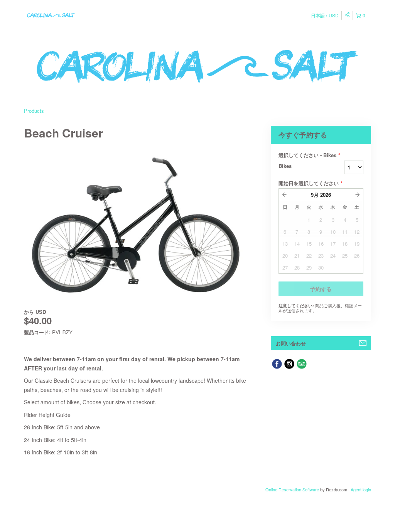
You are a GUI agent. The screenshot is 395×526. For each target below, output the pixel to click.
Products (34, 110)
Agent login (361, 489)
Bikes (285, 165)
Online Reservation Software (292, 489)
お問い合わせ (291, 343)
